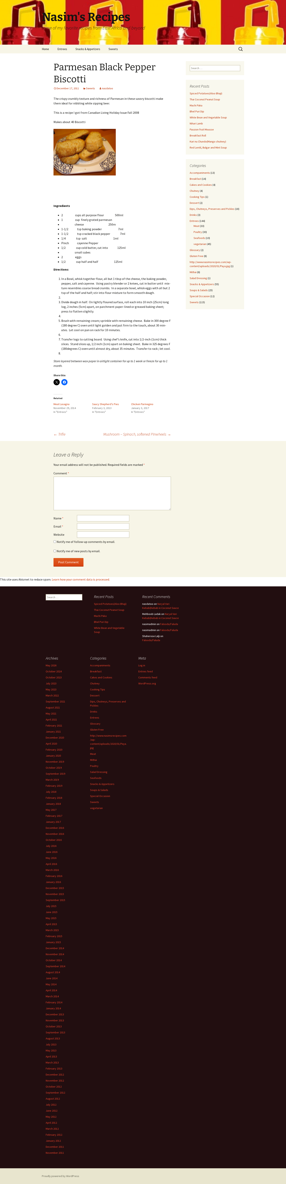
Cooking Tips (197, 197)
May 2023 (51, 689)
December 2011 (55, 1146)
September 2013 (55, 1032)
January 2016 (53, 882)
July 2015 (51, 906)
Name (58, 518)
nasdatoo (107, 88)
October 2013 (54, 1026)
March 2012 (52, 1128)
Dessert (194, 203)
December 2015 (55, 888)
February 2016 (54, 876)
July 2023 (51, 683)
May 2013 (51, 1050)
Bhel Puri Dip (197, 111)
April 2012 (51, 1122)
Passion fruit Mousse (202, 129)
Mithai (193, 272)
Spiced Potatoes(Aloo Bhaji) (206, 93)
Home (45, 49)
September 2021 (55, 701)
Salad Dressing (198, 278)
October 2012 (54, 1086)
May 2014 (51, 984)
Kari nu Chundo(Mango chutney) (208, 141)
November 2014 (55, 954)
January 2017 (53, 822)
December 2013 (55, 1014)
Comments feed (147, 677)
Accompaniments (200, 172)
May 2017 (51, 810)
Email (58, 526)
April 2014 (51, 990)
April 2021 (51, 719)
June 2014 (51, 978)
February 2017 (54, 816)
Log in (141, 665)
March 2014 (52, 996)
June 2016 (51, 852)
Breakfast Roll (198, 135)
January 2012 (53, 1140)
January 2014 (53, 1008)
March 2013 (52, 1062)
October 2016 (54, 840)
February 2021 (54, 725)
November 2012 (55, 1080)
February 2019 (54, 785)
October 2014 (54, 960)
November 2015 (55, 894)
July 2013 (51, 1044)
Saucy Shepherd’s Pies (105, 404)
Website (59, 534)
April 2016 (51, 864)
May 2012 (51, 1116)
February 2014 (54, 1002)
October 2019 (54, 767)
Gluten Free (196, 256)
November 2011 (55, 1152)
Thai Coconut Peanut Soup (205, 99)
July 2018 (51, 791)
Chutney (194, 191)
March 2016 (52, 870)
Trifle (59, 434)
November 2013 (55, 1020)
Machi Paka (196, 105)
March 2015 (52, 930)
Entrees (62, 49)
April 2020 (51, 743)
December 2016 (55, 828)
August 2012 (53, 1098)
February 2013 (54, 1068)
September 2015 (55, 900)
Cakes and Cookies (201, 185)
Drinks (193, 215)
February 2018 (54, 797)
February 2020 (54, 749)
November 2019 (55, 761)
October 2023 (54, 677)
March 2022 (52, 695)
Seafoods (199, 238)
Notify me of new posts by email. (78, 551)
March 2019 (52, 779)
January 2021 (53, 731)
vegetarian (200, 244)
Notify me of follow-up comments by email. (86, 542)
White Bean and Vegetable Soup (208, 117)
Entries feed (145, 671)
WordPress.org (147, 683)
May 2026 (51, 665)
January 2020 (53, 755)
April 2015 (51, 924)
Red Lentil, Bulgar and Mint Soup (208, 147)
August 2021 (53, 707)
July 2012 (51, 1104)
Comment (61, 473)
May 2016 (51, 858)
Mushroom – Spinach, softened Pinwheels (137, 434)
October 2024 (54, 671)
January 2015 (53, 942)
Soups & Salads (199, 290)
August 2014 (53, 972)
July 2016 (51, 846)
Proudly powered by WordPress (60, 1176)
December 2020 (55, 737)
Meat (196, 226)
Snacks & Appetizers (87, 49)
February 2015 (54, 936)
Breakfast (195, 179)
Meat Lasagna (61, 404)
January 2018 (53, 804)
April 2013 (51, 1056)
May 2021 (51, 713)
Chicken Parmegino (142, 404)
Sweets (113, 49)
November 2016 (55, 834)
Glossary (195, 250)
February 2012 (54, 1134)
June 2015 (51, 912)
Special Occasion (200, 296)
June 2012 (51, 1110)
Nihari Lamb (196, 123)
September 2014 (55, 966)
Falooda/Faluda (169, 624)
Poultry (198, 232)
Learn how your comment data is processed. (81, 579)
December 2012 (55, 1074)
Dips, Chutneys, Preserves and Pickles (212, 209)
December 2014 (55, 948)
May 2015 (51, 918)
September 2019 (55, 773)
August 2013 (53, 1038)
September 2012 (55, 1092)
